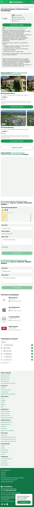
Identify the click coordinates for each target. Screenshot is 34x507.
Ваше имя (5, 225)
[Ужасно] (2, 234)
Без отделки (4, 460)
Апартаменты (4, 463)
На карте (3, 454)
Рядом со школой (5, 415)
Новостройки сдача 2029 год (8, 441)
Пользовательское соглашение (9, 479)
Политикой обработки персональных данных (11, 497)
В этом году (4, 435)
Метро (3, 342)
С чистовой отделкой (6, 458)
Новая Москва (4, 450)
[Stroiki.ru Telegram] (2, 504)
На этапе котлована (6, 389)
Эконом (3, 398)
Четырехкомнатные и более (8, 383)
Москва (3, 448)
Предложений (16, 21)
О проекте (3, 472)
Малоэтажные (4, 465)
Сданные (3, 387)
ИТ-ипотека (4, 428)
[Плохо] (4, 234)
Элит (2, 407)
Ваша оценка (5, 231)
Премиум (3, 404)
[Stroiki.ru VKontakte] (4, 504)
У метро (3, 446)
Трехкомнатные (5, 381)
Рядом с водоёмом (6, 411)
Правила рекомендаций (7, 481)
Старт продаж (4, 392)
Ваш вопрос (5, 275)
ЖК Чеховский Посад (7, 127)
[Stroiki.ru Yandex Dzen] (7, 504)
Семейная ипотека (5, 424)
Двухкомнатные (5, 379)
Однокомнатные (5, 377)
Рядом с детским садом (7, 417)
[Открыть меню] (1, 2)
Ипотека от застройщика (7, 430)
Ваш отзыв (5, 236)
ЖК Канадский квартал (8, 93)
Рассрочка (3, 426)
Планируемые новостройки (8, 394)
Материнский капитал (6, 422)
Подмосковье (4, 452)
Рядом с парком (5, 413)
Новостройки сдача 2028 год (8, 439)
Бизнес (2, 402)
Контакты (3, 476)
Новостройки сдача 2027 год (8, 437)
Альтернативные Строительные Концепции (17, 95)
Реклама (3, 474)
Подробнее (23, 499)
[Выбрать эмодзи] (7, 247)
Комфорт (3, 400)
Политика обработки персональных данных (12, 477)
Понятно (24, 502)
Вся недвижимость (6, 470)
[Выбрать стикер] (5, 247)
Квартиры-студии (5, 375)
